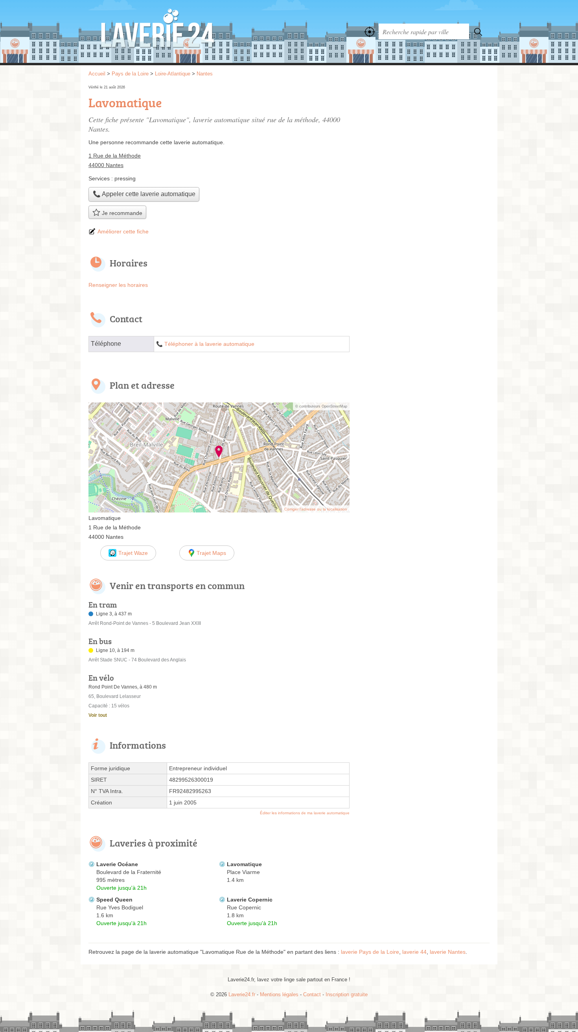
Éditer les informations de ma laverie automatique (305, 813)
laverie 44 (414, 952)
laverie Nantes (448, 952)
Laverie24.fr (174, 31)
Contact (312, 994)
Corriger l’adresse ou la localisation (315, 509)
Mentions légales (279, 994)
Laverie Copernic (249, 899)
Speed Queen (114, 899)
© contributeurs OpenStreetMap (321, 406)
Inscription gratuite (347, 994)
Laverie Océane (117, 864)
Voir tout (97, 715)
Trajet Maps (211, 553)
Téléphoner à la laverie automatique (209, 344)
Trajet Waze (133, 553)
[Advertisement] (423, 138)
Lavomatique (244, 864)
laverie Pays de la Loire (370, 952)
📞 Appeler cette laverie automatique (144, 194)
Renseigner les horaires (118, 285)
